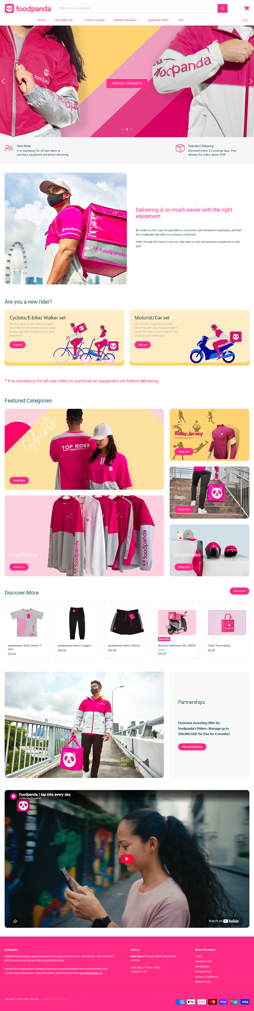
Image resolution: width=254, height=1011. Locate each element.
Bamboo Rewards (125, 20)
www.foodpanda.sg (90, 973)
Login (245, 20)
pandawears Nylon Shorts (124, 645)
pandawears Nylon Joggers (74, 645)
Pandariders (202, 966)
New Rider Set (64, 20)
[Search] (223, 8)
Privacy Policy (203, 971)
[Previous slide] (3, 81)
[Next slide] (250, 81)
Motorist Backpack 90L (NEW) (177, 645)
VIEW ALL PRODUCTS (127, 83)
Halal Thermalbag (219, 645)
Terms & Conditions (206, 976)
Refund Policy (203, 981)
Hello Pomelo (62, 999)
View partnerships (192, 746)
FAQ (180, 20)
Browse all (239, 591)
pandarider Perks (158, 20)
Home (41, 20)
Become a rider (203, 961)
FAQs (198, 956)
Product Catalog (94, 20)
